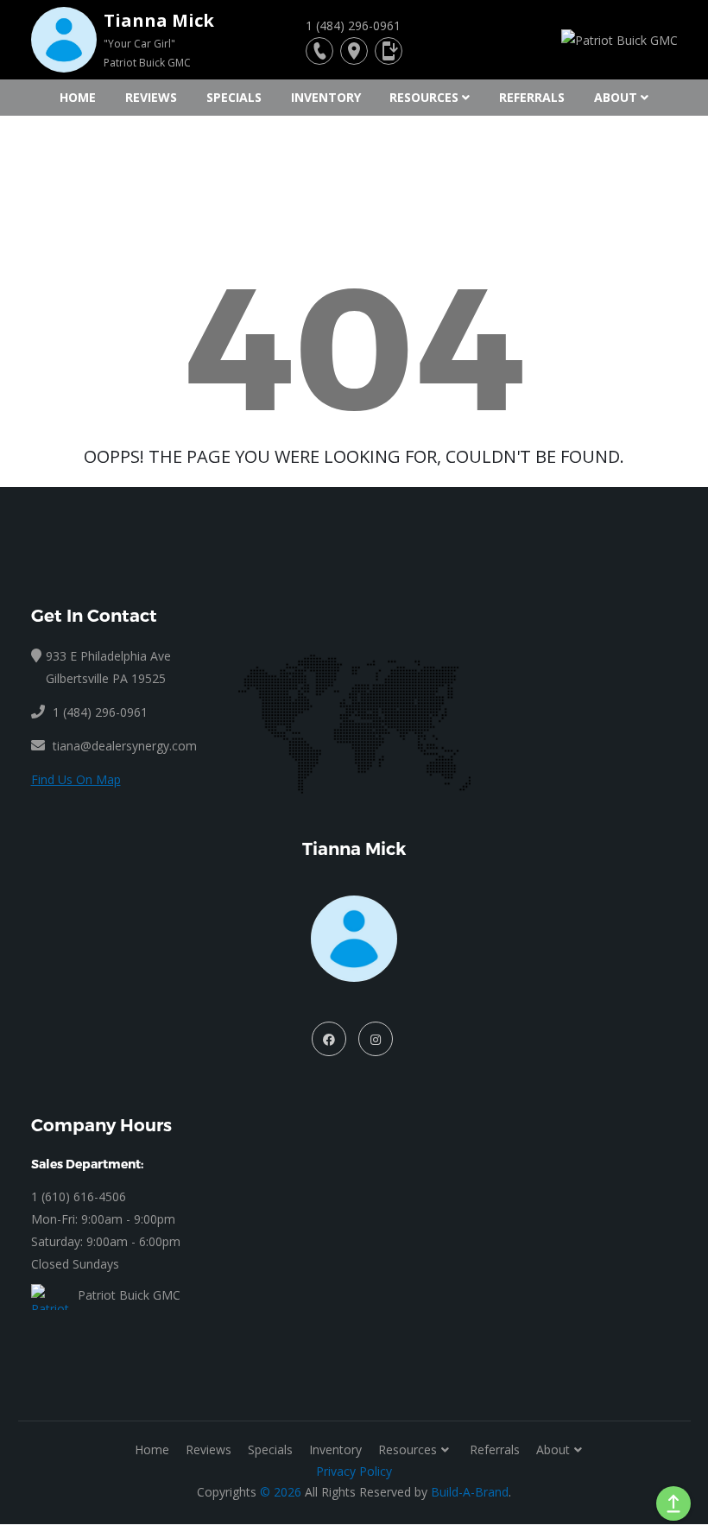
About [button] (615, 97)
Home (78, 97)
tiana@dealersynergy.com (125, 745)
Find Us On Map (76, 779)
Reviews (151, 97)
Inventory (326, 97)
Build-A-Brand (470, 1492)
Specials (234, 97)
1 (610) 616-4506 (78, 1196)
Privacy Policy (354, 1471)
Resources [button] (423, 97)
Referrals (532, 97)
